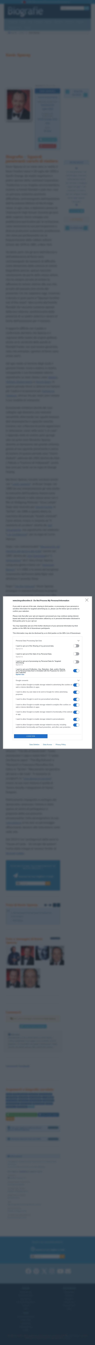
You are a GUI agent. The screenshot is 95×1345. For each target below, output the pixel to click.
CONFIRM (31, 736)
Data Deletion (34, 744)
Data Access (47, 744)
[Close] (87, 601)
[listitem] (47, 640)
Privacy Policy (61, 744)
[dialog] (47, 672)
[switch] (76, 645)
